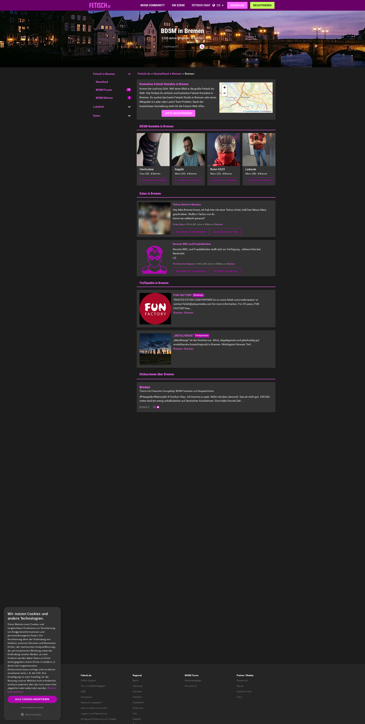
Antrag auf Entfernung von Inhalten (99, 719)
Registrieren (262, 5)
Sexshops (198, 295)
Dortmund (138, 708)
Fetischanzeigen (193, 680)
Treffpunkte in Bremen (154, 283)
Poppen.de (242, 680)
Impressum (86, 697)
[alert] (32, 663)
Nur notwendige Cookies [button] (32, 708)
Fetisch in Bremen (104, 73)
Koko (239, 697)
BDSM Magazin (98, 686)
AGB (83, 691)
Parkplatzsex (202, 335)
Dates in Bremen (150, 193)
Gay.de (240, 686)
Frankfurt (137, 697)
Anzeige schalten (225, 231)
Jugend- (85, 713)
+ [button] (224, 87)
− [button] (224, 93)
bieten (92, 708)
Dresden (137, 719)
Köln (135, 713)
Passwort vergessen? (91, 702)
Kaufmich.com (244, 691)
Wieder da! (237, 5)
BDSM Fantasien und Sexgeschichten (195, 391)
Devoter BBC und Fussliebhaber (192, 243)
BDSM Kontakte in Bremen (156, 126)
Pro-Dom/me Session (184, 264)
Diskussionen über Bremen (157, 374)
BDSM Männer (104, 97)
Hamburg (137, 686)
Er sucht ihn (191, 686)
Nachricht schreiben (153, 180)
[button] (32, 714)
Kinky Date (178, 224)
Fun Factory (182, 295)
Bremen (219, 224)
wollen (104, 708)
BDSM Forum (191, 675)
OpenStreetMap (252, 111)
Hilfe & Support (88, 680)
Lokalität (98, 106)
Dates (96, 115)
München (137, 691)
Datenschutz (100, 713)
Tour (83, 686)
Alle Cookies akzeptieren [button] (32, 699)
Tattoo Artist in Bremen (187, 204)
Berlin (135, 680)
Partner (240, 675)
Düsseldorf (138, 702)
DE (219, 5)
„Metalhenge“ (183, 335)
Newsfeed (102, 81)
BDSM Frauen (104, 89)
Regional (137, 675)
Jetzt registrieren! (178, 113)
